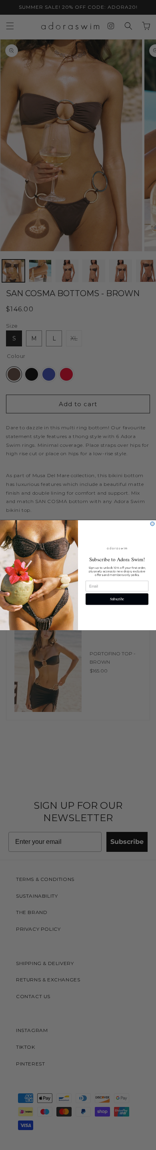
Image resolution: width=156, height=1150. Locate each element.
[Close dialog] (152, 524)
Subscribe (117, 599)
